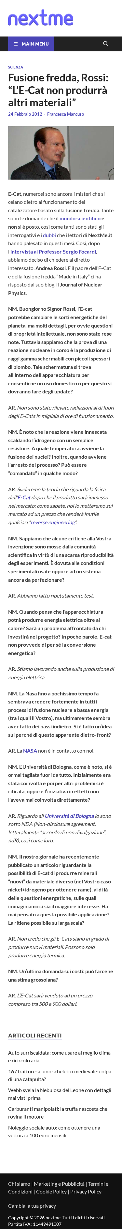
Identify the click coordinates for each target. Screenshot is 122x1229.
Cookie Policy (51, 1191)
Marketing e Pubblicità (59, 1184)
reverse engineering (53, 522)
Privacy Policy (86, 1191)
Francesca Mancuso (65, 114)
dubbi (49, 235)
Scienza (15, 66)
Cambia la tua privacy (32, 1206)
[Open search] (106, 43)
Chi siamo (19, 1184)
